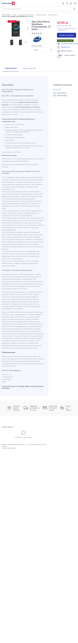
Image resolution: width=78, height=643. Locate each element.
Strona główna (6, 15)
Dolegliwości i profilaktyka (27, 15)
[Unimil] (37, 39)
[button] (28, 28)
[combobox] (39, 8)
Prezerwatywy (61, 93)
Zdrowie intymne (41, 15)
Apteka (15, 15)
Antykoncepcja (52, 15)
